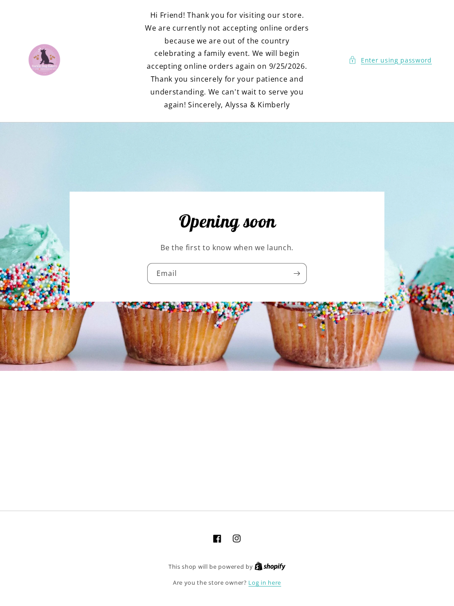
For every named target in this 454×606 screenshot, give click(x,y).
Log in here (264, 582)
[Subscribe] (296, 273)
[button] (390, 60)
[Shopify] (270, 567)
